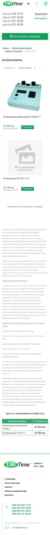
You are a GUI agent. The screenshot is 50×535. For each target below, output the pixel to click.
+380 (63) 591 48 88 (21, 514)
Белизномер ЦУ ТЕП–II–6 (16, 178)
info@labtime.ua (19, 528)
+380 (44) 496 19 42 (21, 505)
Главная (5, 48)
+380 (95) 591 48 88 (21, 511)
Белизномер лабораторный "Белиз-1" (22, 117)
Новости (8, 487)
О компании (10, 479)
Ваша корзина (41, 18)
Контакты (9, 495)
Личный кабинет (41, 14)
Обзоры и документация (16, 491)
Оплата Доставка (12, 483)
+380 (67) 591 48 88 (21, 508)
